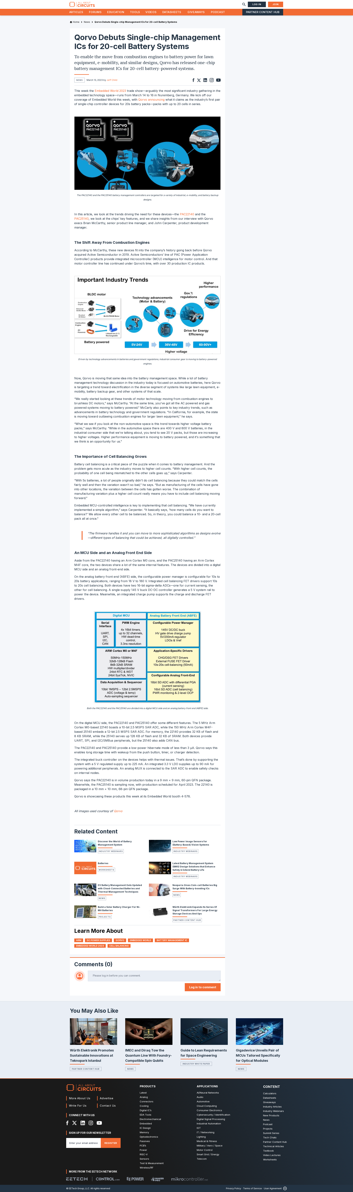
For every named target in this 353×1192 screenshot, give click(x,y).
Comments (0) (93, 964)
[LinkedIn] (83, 1123)
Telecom (202, 1158)
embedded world (140, 940)
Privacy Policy (233, 1188)
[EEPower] (135, 1179)
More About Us (79, 1098)
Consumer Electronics (209, 1110)
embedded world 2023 (90, 945)
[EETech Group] (77, 1178)
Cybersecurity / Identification (213, 1114)
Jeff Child (112, 80)
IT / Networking (205, 1132)
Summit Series (271, 1133)
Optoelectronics (149, 1136)
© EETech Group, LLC (77, 1188)
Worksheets (106, 870)
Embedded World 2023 (110, 91)
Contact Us (108, 1105)
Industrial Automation (209, 1123)
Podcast (218, 12)
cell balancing (119, 945)
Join (275, 4)
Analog (144, 1097)
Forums (95, 12)
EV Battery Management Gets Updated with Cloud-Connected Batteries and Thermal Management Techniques (120, 888)
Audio (200, 1097)
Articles (76, 12)
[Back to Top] (284, 1188)
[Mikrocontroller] (189, 1179)
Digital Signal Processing (211, 1119)
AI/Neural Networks (208, 1092)
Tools (135, 12)
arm (78, 940)
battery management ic (172, 940)
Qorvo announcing (151, 99)
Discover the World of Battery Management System (115, 843)
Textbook (268, 1150)
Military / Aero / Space (209, 1145)
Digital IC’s (145, 1110)
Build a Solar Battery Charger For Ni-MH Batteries (119, 909)
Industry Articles (272, 1106)
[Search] (244, 4)
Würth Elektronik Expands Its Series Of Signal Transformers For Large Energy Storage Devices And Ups (194, 910)
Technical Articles (273, 1146)
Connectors (146, 1101)
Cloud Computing (207, 1105)
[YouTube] (99, 1123)
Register (110, 1142)
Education (115, 12)
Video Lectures (272, 1155)
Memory (144, 1132)
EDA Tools (145, 1114)
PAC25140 (81, 218)
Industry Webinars (111, 851)
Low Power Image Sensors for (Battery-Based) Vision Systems (190, 843)
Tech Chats (270, 1137)
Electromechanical (150, 1119)
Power (143, 1149)
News (102, 898)
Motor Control (205, 1149)
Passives (145, 1141)
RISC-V (144, 1154)
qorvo (120, 940)
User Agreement (273, 1188)
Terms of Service (252, 1188)
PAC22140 (187, 214)
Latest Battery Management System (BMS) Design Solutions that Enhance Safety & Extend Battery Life (193, 866)
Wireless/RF (146, 1167)
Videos (150, 12)
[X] (74, 1123)
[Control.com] (108, 1178)
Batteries (103, 863)
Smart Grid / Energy (208, 1154)
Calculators (269, 1093)
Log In (256, 4)
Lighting (201, 1136)
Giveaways (196, 12)
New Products (271, 1115)
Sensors (144, 1158)
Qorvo (118, 811)
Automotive (203, 1101)
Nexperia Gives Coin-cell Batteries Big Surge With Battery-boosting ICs (194, 887)
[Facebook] (67, 1123)
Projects (105, 917)
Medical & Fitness (207, 1141)
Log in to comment (202, 987)
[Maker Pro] (157, 1179)
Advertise (106, 1098)
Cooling (144, 1105)
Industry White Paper (196, 1064)
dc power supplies (98, 940)
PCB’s (143, 1145)
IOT (199, 1127)
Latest (143, 1092)
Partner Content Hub (262, 12)
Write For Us (78, 1105)
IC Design (145, 1127)
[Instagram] (91, 1123)
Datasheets (171, 12)
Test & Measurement (152, 1163)
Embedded (146, 1123)
